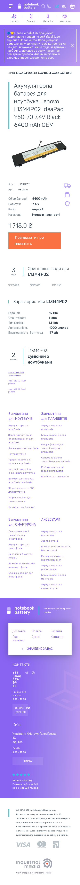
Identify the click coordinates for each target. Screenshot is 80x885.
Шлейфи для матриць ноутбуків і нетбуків (21, 480)
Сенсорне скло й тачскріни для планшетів (55, 459)
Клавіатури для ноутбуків (23, 448)
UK (57, 6)
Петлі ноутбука (17, 453)
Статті (36, 637)
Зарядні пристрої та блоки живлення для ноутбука (20, 439)
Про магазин (18, 638)
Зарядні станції (50, 540)
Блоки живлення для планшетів (53, 437)
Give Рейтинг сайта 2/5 (17, 775)
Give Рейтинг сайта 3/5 (21, 775)
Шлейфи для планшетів (55, 476)
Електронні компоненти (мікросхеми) (55, 548)
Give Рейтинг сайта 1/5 (14, 775)
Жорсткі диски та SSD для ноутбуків (21, 490)
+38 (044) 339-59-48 (17, 679)
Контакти (57, 637)
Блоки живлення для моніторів (53, 577)
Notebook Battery (20, 610)
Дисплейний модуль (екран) (20, 556)
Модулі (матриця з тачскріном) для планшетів (52, 448)
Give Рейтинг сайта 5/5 (28, 775)
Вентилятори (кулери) (21, 507)
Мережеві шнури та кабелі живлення (52, 558)
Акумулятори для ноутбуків (18, 427)
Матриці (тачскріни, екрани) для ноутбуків (21, 471)
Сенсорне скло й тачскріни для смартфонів (18, 535)
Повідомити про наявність (29, 240)
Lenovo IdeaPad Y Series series (16, 374)
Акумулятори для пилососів (51, 533)
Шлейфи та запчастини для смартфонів (21, 565)
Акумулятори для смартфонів (18, 546)
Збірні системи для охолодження (19, 499)
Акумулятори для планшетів (51, 427)
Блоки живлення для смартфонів (20, 574)
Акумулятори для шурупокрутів (51, 586)
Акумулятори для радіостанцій (51, 567)
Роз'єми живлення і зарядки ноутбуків (19, 461)
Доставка (19, 631)
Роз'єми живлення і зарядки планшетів (52, 469)
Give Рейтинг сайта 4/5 (25, 775)
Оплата (37, 631)
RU (64, 6)
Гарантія (56, 631)
